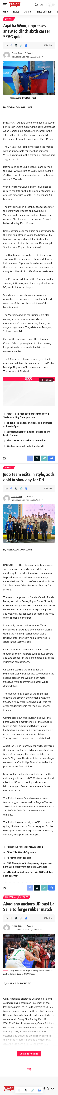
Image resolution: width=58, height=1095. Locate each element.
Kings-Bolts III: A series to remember (26, 440)
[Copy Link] (21, 45)
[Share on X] (16, 45)
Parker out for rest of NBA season (25, 846)
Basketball (11, 897)
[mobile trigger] (6, 4)
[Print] (26, 45)
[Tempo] (15, 4)
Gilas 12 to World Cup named (22, 852)
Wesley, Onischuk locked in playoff (25, 445)
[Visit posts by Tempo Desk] (6, 55)
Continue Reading (29, 1053)
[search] (36, 4)
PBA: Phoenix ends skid (19, 857)
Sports (9, 19)
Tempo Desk (16, 53)
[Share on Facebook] (11, 45)
